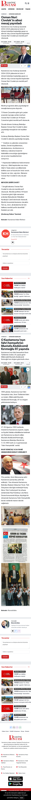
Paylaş (5, 65)
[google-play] (15, 784)
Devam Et (13, 239)
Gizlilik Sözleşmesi (15, 731)
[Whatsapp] (20, 727)
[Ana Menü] (28, 3)
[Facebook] (15, 631)
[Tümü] (29, 278)
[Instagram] (19, 631)
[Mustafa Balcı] (5, 624)
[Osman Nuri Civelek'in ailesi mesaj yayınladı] (15, 54)
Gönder (5, 268)
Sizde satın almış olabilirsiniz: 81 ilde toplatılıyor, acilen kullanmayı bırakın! (21, 321)
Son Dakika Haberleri (9, 773)
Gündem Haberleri (15, 14)
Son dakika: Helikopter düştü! (20, 287)
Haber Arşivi (5, 731)
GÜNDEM (11, 9)
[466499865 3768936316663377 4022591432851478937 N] (15, 95)
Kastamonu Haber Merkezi (20, 232)
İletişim (27, 731)
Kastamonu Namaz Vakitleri (7, 761)
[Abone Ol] (28, 66)
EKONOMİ (19, 9)
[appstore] (15, 779)
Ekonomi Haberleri (20, 326)
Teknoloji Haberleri (20, 317)
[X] (14, 727)
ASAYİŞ (3, 9)
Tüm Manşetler (22, 767)
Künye (22, 731)
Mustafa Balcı (15, 623)
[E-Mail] (12, 242)
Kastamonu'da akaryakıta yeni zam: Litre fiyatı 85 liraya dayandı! (21, 330)
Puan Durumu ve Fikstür (6, 768)
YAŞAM (27, 9)
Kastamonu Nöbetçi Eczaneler (7, 755)
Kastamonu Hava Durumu (22, 755)
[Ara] (26, 3)
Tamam (21, 797)
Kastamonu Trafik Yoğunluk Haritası (22, 761)
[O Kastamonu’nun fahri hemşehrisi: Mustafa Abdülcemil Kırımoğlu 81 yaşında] (15, 375)
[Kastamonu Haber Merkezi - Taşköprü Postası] (8, 3)
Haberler (4, 14)
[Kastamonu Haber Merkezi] (5, 233)
